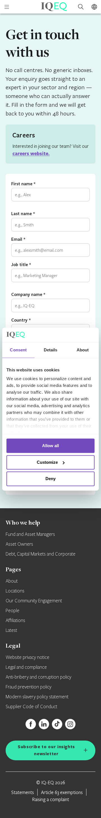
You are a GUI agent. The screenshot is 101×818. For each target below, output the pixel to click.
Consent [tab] (18, 349)
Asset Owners (19, 544)
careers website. (31, 153)
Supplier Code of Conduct (31, 707)
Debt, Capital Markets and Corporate (40, 554)
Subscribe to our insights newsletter (46, 750)
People (12, 611)
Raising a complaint (50, 799)
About (12, 581)
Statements (22, 792)
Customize (47, 462)
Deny (50, 478)
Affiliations (15, 620)
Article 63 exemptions (62, 792)
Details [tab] (51, 349)
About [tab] (83, 349)
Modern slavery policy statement (37, 697)
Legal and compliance (26, 667)
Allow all (50, 445)
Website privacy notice (27, 657)
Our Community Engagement (34, 601)
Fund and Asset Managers (30, 534)
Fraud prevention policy (28, 687)
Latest (11, 630)
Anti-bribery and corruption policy (38, 677)
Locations (15, 591)
